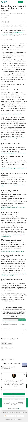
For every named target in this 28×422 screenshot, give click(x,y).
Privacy (13, 412)
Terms (17, 412)
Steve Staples (7, 368)
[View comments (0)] (5, 22)
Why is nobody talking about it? (8, 366)
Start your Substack (10, 416)
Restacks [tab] (10, 343)
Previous (5, 334)
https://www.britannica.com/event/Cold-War (11, 114)
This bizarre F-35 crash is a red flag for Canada (10, 364)
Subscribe (20, 1)
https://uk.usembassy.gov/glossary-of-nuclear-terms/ (13, 153)
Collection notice (23, 412)
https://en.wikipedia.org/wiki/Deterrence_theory (12, 252)
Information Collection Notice (16, 403)
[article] (14, 367)
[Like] (2, 22)
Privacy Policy (14, 404)
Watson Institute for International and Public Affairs (12, 33)
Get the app (20, 416)
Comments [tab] (4, 343)
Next (24, 334)
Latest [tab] (6, 359)
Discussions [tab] (11, 359)
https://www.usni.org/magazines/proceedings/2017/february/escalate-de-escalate (13, 275)
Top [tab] (2, 359)
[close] (24, 374)
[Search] (25, 359)
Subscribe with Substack (15, 399)
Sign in (25, 1)
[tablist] (6, 343)
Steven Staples (4, 17)
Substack (8, 419)
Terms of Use (20, 402)
